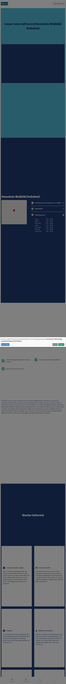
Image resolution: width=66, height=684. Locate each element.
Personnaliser (5, 344)
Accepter (61, 344)
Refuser (55, 344)
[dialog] (33, 342)
